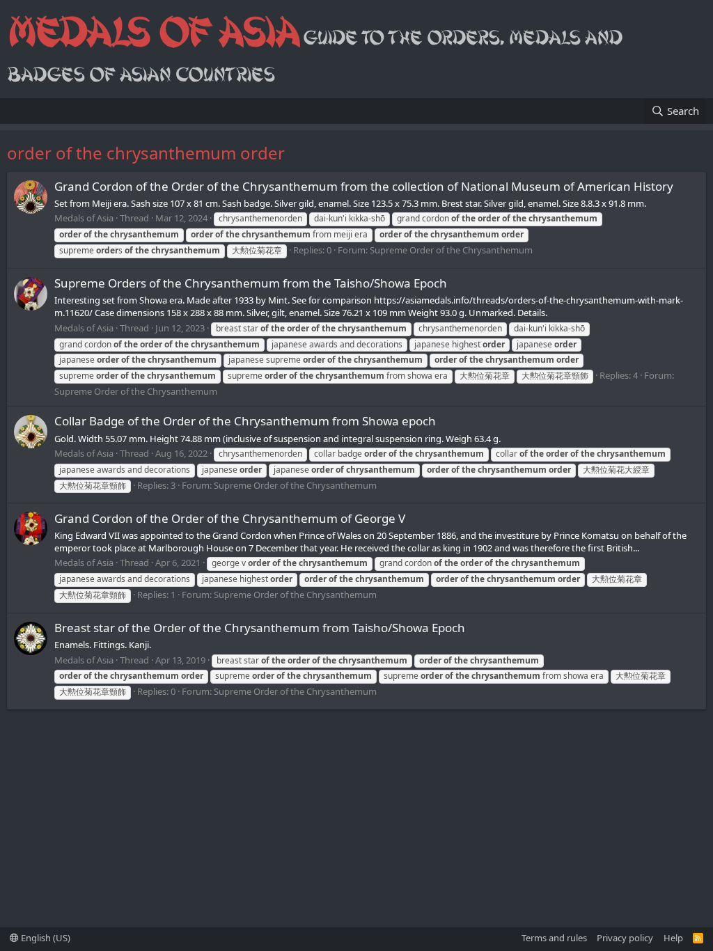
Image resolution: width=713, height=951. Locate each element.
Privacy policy (625, 938)
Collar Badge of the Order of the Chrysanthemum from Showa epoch (245, 421)
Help (673, 938)
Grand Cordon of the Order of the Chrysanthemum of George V (229, 518)
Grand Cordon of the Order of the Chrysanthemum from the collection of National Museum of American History (363, 186)
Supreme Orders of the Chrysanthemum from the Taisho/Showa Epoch (250, 283)
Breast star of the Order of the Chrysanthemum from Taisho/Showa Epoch (259, 628)
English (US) (44, 938)
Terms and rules (554, 938)
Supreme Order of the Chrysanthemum (451, 250)
